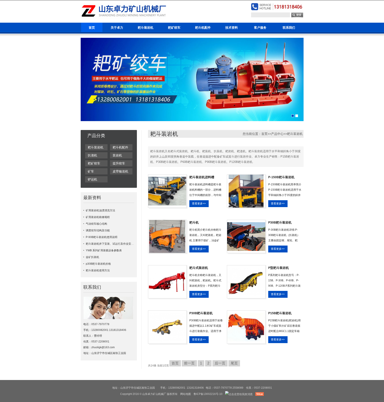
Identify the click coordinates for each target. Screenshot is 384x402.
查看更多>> (199, 203)
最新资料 (92, 197)
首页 (92, 27)
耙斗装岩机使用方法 (98, 270)
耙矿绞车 (174, 27)
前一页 (189, 363)
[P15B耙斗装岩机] (246, 326)
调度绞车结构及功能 (98, 230)
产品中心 (277, 134)
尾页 (234, 363)
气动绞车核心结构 (96, 223)
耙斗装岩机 (145, 27)
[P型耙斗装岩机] (246, 281)
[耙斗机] (167, 236)
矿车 (91, 171)
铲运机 (92, 179)
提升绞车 (119, 163)
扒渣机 (92, 155)
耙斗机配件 (203, 27)
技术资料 (231, 27)
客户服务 (260, 27)
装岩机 (117, 155)
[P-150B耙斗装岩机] (246, 190)
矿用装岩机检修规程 (98, 217)
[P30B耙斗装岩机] (246, 236)
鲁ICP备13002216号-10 (208, 394)
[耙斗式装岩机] (167, 281)
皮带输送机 (120, 171)
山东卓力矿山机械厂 (154, 394)
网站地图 (185, 394)
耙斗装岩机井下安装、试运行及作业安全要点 (112, 243)
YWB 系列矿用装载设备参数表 (104, 250)
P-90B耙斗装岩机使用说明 (101, 237)
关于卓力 (117, 27)
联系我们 (289, 27)
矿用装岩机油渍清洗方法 (100, 210)
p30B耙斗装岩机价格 (98, 263)
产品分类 (96, 135)
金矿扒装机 (92, 257)
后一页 (220, 363)
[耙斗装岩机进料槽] (167, 190)
